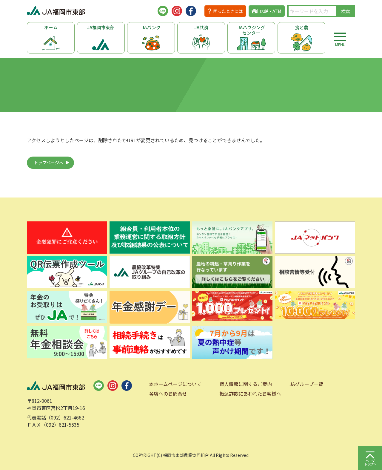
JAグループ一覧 (306, 384)
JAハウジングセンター (251, 30)
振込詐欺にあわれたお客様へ (250, 393)
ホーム (51, 27)
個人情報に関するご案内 (245, 384)
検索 (345, 11)
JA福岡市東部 (101, 27)
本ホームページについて (175, 384)
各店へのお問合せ (168, 393)
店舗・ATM (270, 11)
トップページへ (48, 163)
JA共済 (201, 27)
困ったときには (228, 11)
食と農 (301, 27)
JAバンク (151, 27)
